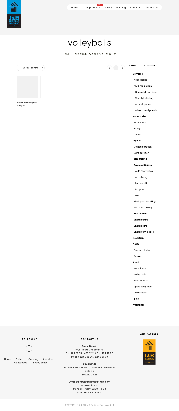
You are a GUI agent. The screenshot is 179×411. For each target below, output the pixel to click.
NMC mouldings (143, 86)
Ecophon (140, 189)
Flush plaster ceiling (145, 201)
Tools (135, 298)
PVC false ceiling (143, 207)
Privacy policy (39, 362)
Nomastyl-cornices (145, 92)
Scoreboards (141, 280)
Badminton (140, 268)
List (75, 68)
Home (74, 7)
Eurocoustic (141, 183)
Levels (137, 134)
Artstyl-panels (143, 104)
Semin (137, 256)
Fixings (137, 128)
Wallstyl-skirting (144, 98)
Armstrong (141, 177)
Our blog (121, 7)
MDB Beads (140, 122)
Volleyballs (140, 274)
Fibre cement (140, 213)
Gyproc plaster (142, 250)
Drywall (136, 140)
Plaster (136, 244)
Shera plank (140, 225)
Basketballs (140, 292)
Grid (71, 68)
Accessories (140, 79)
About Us (135, 7)
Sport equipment (143, 286)
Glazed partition (143, 146)
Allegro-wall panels (146, 110)
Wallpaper (138, 304)
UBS (137, 195)
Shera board (141, 219)
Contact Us (151, 7)
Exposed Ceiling (143, 165)
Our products (92, 7)
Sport (135, 262)
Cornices (137, 73)
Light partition (141, 153)
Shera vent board (144, 231)
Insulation (138, 238)
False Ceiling (139, 159)
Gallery (108, 7)
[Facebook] (29, 348)
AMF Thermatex (144, 171)
